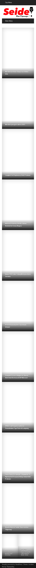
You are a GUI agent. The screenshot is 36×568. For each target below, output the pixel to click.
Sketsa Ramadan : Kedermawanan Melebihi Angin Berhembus (9, 553)
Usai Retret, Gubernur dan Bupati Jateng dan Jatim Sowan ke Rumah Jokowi (25, 552)
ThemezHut (10, 567)
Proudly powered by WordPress (12, 564)
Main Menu (9, 21)
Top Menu (8, 2)
